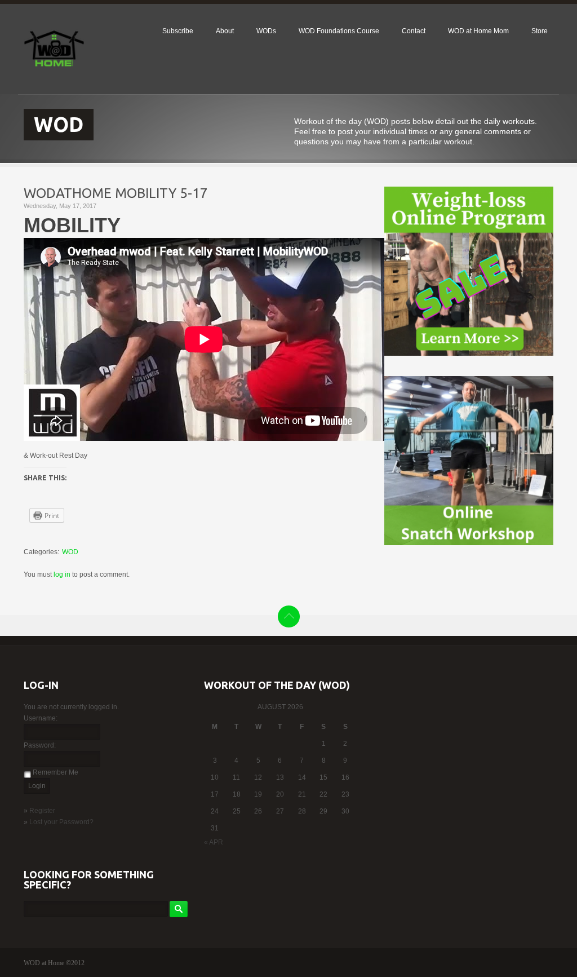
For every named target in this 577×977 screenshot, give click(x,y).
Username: (40, 718)
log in (62, 574)
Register (42, 811)
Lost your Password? (61, 822)
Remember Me (55, 772)
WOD (70, 552)
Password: (40, 745)
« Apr (213, 842)
